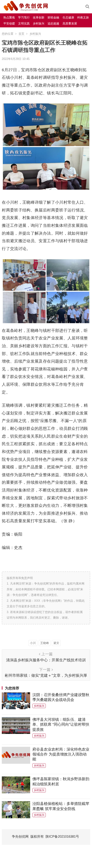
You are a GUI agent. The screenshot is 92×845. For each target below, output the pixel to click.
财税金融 (53, 17)
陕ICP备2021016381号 (62, 836)
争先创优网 (20, 836)
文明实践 (24, 23)
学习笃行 (24, 17)
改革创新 (38, 17)
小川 (33, 643)
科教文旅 (83, 17)
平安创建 (9, 23)
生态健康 (68, 17)
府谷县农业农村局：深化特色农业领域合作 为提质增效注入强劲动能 (60, 754)
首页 (21, 33)
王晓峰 (44, 643)
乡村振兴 (38, 23)
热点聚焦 (9, 17)
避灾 (56, 643)
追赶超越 (53, 23)
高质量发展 (70, 23)
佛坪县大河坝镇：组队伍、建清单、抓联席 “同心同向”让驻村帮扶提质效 (60, 724)
